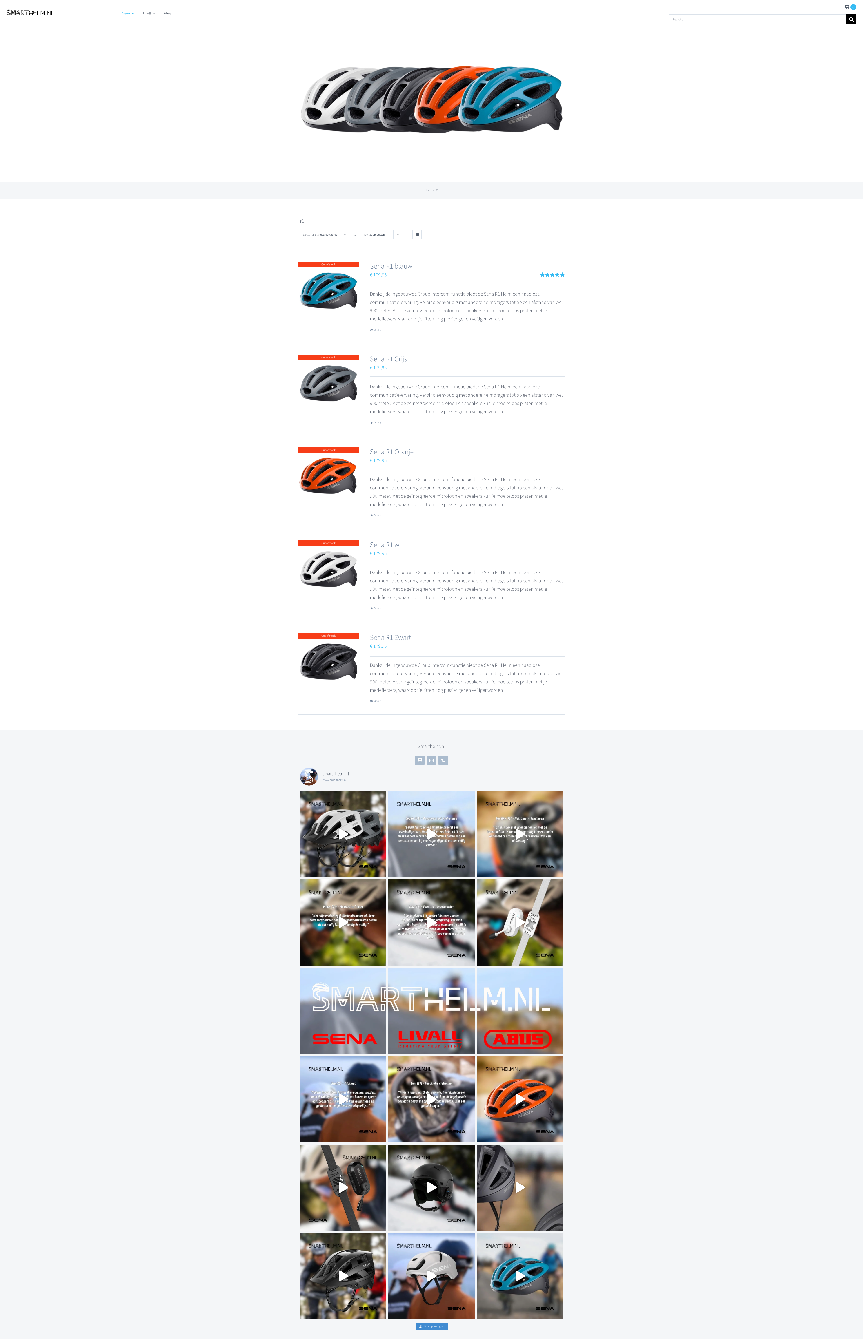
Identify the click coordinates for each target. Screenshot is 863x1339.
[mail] (431, 760)
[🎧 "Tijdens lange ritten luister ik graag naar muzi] (343, 1099)
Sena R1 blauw (391, 266)
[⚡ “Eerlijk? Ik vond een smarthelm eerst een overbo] (431, 834)
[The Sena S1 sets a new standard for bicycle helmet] (431, 1276)
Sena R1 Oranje (392, 452)
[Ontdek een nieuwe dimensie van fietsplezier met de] (520, 1276)
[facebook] (420, 760)
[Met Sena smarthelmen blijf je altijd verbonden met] (343, 1011)
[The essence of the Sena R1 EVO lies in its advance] (520, 1188)
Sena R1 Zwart (390, 637)
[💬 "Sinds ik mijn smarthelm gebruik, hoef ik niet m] (431, 1099)
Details (377, 330)
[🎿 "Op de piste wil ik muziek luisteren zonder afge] (431, 922)
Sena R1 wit (386, 545)
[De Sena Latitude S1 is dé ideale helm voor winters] (431, 1188)
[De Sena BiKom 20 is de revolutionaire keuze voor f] (343, 1188)
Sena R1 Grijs (388, 359)
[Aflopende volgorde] (355, 234)
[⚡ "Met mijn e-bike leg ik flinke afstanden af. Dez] (343, 922)
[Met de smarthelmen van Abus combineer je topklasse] (520, 1011)
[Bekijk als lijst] (417, 234)
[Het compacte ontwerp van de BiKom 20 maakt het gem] (520, 922)
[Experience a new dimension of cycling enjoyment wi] (343, 1276)
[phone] (443, 760)
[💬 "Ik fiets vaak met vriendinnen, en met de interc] (520, 834)
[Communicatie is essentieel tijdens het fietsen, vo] (343, 834)
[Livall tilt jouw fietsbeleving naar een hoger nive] (431, 1011)
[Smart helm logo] (30, 9)
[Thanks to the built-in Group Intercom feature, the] (520, 1099)
